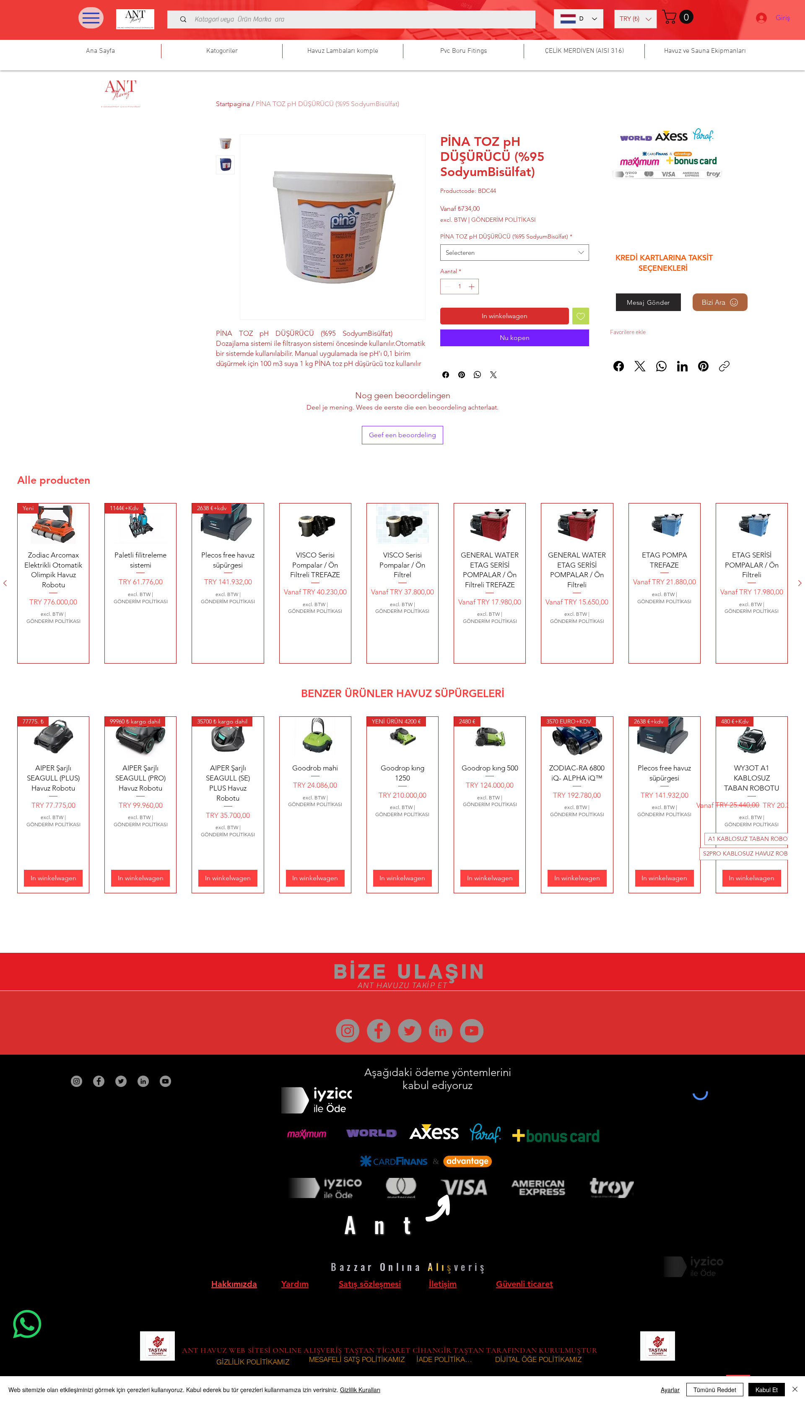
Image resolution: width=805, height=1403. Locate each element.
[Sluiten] (795, 1389)
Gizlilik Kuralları (360, 1389)
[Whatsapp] (27, 1324)
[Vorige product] (5, 583)
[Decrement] (446, 286)
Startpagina (233, 104)
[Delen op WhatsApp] (478, 375)
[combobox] (514, 252)
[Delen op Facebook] (446, 375)
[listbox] (635, 19)
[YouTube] (471, 1031)
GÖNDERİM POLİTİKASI (503, 219)
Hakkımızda (234, 1284)
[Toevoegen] (580, 316)
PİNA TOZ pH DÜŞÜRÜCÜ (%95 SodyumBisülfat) (506, 236)
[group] (402, 583)
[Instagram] (347, 1031)
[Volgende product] (800, 583)
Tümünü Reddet (714, 1389)
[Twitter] (409, 1031)
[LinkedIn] (682, 366)
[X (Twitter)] (640, 366)
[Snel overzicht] (315, 523)
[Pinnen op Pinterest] (462, 375)
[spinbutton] (459, 286)
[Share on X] (493, 375)
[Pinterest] (703, 366)
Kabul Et (767, 1389)
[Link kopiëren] (724, 366)
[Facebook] (618, 366)
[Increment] (472, 286)
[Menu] (91, 18)
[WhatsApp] (661, 366)
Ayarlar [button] (670, 1389)
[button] (635, 19)
